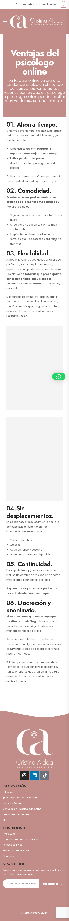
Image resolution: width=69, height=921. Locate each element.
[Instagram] (24, 775)
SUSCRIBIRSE (50, 884)
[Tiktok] (44, 775)
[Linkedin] (34, 775)
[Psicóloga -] (36, 21)
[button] (58, 376)
